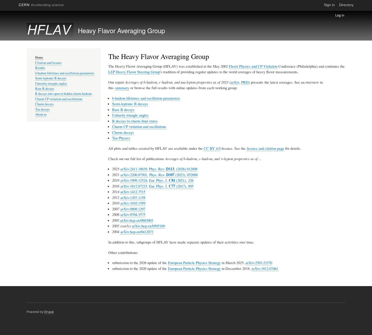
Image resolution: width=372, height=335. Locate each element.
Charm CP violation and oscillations (139, 126)
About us (41, 114)
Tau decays (42, 109)
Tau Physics (121, 137)
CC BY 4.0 (212, 148)
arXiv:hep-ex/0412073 (136, 231)
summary (122, 87)
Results (40, 68)
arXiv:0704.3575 (132, 214)
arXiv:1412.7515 (132, 191)
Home (39, 57)
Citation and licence (48, 63)
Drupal (49, 311)
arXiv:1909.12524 (133, 180)
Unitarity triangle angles (130, 115)
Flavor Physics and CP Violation (253, 66)
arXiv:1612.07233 (133, 186)
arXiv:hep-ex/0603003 (136, 220)
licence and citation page (265, 148)
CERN (41, 5)
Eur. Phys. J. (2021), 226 (171, 180)
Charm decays (123, 132)
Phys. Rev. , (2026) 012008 (173, 169)
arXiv (235, 82)
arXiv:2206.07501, (134, 174)
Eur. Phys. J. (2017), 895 (171, 186)
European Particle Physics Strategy (194, 262)
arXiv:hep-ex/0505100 (148, 225)
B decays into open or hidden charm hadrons (63, 93)
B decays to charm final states (135, 120)
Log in (339, 15)
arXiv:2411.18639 (133, 168)
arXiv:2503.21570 (258, 262)
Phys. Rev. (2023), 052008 (173, 174)
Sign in (329, 5)
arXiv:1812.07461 (265, 268)
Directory (346, 5)
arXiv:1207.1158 (132, 197)
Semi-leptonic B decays (130, 103)
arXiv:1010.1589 (132, 203)
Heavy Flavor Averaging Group (121, 30)
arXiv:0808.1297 (132, 208)
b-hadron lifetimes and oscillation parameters (146, 98)
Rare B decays (123, 109)
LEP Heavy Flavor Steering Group (134, 71)
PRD (245, 82)
